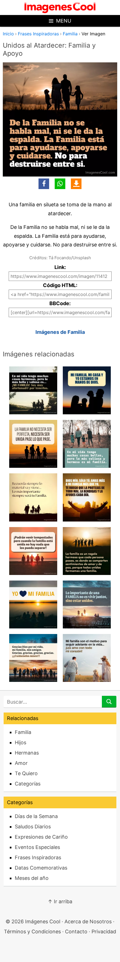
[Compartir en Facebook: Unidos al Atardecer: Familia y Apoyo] (44, 183)
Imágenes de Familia (60, 332)
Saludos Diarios (33, 826)
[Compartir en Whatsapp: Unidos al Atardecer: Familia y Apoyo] (60, 183)
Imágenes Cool (42, 921)
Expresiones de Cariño (41, 837)
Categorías (27, 784)
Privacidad (104, 931)
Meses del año (32, 878)
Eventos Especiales (37, 847)
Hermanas (27, 753)
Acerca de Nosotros (88, 921)
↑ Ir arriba (60, 901)
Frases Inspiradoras (38, 33)
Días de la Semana (36, 816)
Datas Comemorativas (41, 868)
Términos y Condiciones (32, 931)
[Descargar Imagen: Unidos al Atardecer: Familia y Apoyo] (76, 183)
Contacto (76, 931)
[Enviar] (109, 702)
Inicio (8, 33)
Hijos (20, 742)
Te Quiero (26, 773)
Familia (70, 33)
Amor (21, 763)
